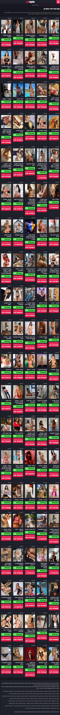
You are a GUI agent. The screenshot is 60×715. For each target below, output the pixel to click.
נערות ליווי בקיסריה (32, 696)
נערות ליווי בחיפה (55, 693)
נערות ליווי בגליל (16, 691)
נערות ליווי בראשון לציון (35, 705)
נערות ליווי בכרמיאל (21, 693)
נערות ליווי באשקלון (55, 701)
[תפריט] (58, 2)
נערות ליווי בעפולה (40, 696)
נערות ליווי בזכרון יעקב (8, 691)
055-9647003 (42, 178)
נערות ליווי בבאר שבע (47, 691)
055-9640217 (54, 139)
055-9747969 (53, 43)
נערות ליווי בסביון (22, 703)
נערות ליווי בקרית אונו (54, 705)
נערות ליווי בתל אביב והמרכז (23, 698)
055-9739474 (42, 76)
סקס (30, 2)
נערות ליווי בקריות (24, 696)
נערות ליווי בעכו (48, 696)
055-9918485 (30, 45)
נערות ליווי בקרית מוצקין (54, 698)
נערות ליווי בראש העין (45, 705)
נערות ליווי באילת (55, 691)
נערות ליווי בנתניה (29, 703)
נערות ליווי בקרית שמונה (43, 698)
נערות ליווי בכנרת (28, 693)
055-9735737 (6, 76)
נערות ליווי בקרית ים (6, 696)
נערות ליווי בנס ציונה (38, 703)
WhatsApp (55, 38)
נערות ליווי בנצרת (55, 696)
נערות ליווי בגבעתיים (38, 701)
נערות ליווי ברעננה (45, 708)
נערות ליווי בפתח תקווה (13, 703)
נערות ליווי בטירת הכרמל (38, 693)
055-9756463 (42, 107)
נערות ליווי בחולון (55, 703)
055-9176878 (18, 43)
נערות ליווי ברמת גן (8, 705)
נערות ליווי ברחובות (26, 705)
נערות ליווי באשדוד (13, 698)
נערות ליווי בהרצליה (20, 701)
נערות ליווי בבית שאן (24, 691)
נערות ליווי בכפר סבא (47, 703)
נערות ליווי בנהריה (12, 693)
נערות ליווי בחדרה (11, 701)
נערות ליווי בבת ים (46, 701)
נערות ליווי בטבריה (47, 693)
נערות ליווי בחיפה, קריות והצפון (35, 691)
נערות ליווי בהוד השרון (29, 701)
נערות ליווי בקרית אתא (15, 696)
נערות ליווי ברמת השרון (54, 708)
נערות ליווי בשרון (37, 708)
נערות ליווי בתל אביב (29, 708)
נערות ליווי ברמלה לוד (17, 705)
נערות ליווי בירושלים (34, 698)
